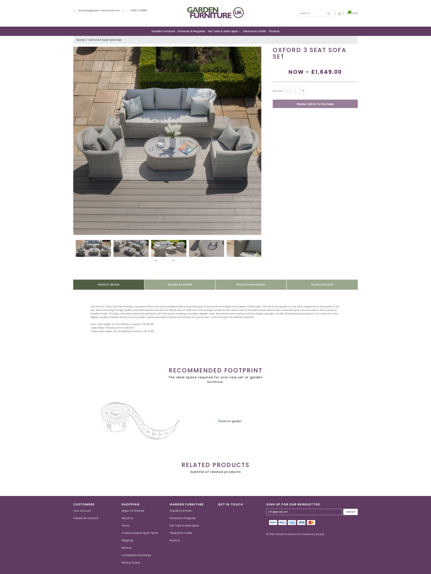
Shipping (127, 540)
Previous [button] (155, 259)
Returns (126, 548)
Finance (274, 31)
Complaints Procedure (136, 555)
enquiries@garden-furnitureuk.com (99, 10)
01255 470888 (139, 10)
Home (80, 40)
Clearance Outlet (254, 31)
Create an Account (85, 518)
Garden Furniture (163, 31)
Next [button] (172, 259)
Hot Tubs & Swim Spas (223, 31)
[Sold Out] (315, 104)
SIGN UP (350, 511)
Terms (125, 525)
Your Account (82, 511)
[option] (167, 141)
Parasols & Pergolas (191, 31)
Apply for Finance (133, 511)
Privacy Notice (131, 563)
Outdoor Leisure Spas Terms (140, 533)
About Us (127, 518)
